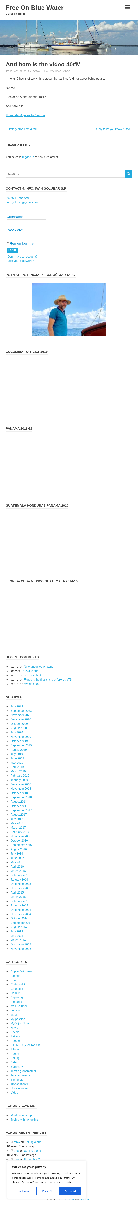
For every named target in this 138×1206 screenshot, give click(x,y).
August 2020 (19, 728)
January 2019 (19, 780)
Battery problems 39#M (22, 129)
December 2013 (21, 944)
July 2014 (17, 931)
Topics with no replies (24, 1119)
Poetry (15, 1053)
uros (16, 1150)
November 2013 (21, 948)
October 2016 (19, 840)
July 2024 (17, 706)
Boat (14, 980)
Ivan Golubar (52, 71)
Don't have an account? (23, 256)
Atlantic (15, 975)
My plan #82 (32, 683)
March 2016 (18, 870)
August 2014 (19, 927)
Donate (15, 993)
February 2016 (20, 875)
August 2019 (19, 749)
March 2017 (18, 827)
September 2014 (21, 922)
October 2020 (19, 723)
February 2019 (20, 775)
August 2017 (19, 814)
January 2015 (19, 905)
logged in (28, 157)
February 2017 (20, 831)
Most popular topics (23, 1115)
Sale (14, 1062)
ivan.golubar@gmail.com (22, 202)
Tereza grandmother (23, 1071)
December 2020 (21, 719)
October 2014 (19, 918)
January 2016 (19, 879)
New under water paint (38, 666)
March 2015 (18, 896)
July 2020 (17, 732)
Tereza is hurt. (30, 670)
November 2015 (21, 888)
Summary (17, 1066)
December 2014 (21, 909)
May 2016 (17, 862)
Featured (16, 1001)
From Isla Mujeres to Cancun (25, 115)
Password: (15, 230)
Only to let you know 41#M (113, 129)
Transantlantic (20, 1084)
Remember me (22, 243)
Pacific (15, 1032)
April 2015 (17, 892)
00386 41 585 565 (17, 197)
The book (17, 1079)
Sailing (15, 1058)
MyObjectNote (20, 1023)
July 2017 (17, 818)
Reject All (47, 1191)
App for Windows (21, 971)
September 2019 (21, 745)
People (15, 1040)
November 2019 (21, 736)
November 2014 (21, 914)
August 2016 (19, 849)
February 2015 (20, 901)
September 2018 (21, 797)
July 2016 (17, 853)
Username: (15, 217)
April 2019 (17, 767)
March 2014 (18, 940)
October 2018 (19, 793)
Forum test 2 (32, 1159)
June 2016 (17, 857)
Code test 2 (18, 984)
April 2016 (17, 866)
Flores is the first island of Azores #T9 (48, 679)
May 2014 (17, 935)
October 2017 (19, 805)
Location (16, 1010)
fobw (36, 71)
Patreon (16, 1036)
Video (66, 71)
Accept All (70, 1191)
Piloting (15, 1049)
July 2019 (17, 754)
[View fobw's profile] (12, 1142)
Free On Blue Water (35, 7)
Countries (17, 988)
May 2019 (17, 762)
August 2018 (19, 801)
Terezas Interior (20, 1075)
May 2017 (17, 823)
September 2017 (21, 810)
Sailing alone (33, 1142)
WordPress (67, 1199)
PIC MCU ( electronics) (25, 1045)
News (14, 1027)
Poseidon (85, 1199)
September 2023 (21, 710)
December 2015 (21, 883)
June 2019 (17, 758)
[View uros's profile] (12, 1150)
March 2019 (18, 771)
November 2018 (21, 788)
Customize (24, 1191)
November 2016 (21, 836)
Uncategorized (20, 1088)
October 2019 (19, 741)
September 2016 (21, 844)
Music (14, 1014)
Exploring (17, 997)
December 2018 (21, 784)
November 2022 (21, 715)
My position (18, 1019)
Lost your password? (21, 260)
